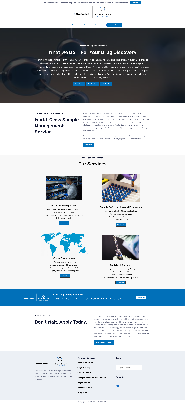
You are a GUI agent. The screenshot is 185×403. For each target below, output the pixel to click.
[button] (135, 2)
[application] (79, 25)
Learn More (64, 223)
